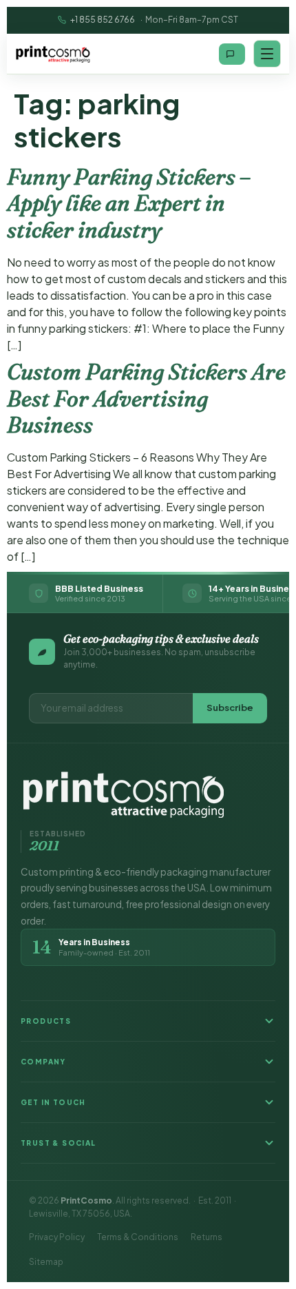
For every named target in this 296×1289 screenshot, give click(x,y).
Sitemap (46, 1262)
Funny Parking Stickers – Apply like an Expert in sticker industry (129, 203)
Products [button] (46, 1021)
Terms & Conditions (137, 1237)
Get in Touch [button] (53, 1102)
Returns (206, 1237)
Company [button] (43, 1062)
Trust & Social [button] (58, 1143)
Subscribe (230, 707)
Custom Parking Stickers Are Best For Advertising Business (146, 398)
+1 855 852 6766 (102, 19)
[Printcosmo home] (53, 53)
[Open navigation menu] (267, 54)
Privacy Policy (57, 1237)
